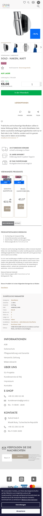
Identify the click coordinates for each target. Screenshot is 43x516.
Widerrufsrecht (10, 362)
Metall (13, 310)
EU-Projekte (9, 372)
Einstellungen (21, 505)
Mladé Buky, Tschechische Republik (23, 422)
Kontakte (8, 385)
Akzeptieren (20, 511)
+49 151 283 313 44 (16, 396)
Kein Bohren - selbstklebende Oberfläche (23, 322)
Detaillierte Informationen (8, 138)
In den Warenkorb (21, 93)
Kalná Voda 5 (13, 418)
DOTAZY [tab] (17, 223)
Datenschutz (9, 349)
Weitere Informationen (29, 500)
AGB (5, 344)
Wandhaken (4, 288)
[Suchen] (28, 2)
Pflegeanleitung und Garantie (16, 353)
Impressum (9, 381)
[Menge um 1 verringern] (41, 85)
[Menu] (38, 2)
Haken (13, 320)
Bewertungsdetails (24, 68)
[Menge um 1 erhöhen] (41, 83)
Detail (8, 209)
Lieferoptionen (21, 103)
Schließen (14, 109)
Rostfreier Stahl (16, 324)
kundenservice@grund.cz (18, 400)
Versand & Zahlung (12, 357)
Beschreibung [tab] (8, 223)
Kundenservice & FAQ (13, 377)
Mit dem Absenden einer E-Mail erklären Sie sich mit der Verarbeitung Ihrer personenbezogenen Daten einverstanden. (34, 457)
